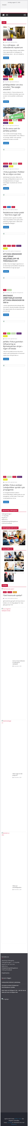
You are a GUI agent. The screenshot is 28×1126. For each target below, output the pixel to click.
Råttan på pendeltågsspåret (17, 886)
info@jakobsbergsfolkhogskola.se (10, 968)
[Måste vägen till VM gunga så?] (6, 775)
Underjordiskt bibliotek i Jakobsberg (11, 982)
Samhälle (9, 39)
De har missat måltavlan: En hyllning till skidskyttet (19, 662)
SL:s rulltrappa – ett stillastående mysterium (13, 46)
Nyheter (15, 76)
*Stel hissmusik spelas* (12, 595)
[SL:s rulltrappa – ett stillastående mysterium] (14, 33)
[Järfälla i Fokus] (3, 15)
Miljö (9, 333)
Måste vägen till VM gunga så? (17, 774)
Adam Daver (14, 338)
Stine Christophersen (16, 251)
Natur (9, 245)
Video (13, 207)
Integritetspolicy (5, 973)
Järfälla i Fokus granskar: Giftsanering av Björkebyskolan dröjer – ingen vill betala (13, 345)
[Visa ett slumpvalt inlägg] (24, 15)
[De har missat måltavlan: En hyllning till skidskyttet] (6, 663)
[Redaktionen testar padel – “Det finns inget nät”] (14, 200)
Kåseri (5, 592)
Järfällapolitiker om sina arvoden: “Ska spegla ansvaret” (13, 86)
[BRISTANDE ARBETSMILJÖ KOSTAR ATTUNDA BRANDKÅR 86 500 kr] (14, 283)
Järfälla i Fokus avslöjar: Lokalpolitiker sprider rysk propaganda (14, 487)
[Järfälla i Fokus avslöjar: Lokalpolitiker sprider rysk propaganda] (14, 420)
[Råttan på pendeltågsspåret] (6, 887)
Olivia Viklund (15, 209)
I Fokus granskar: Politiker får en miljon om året (13, 173)
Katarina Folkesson (15, 81)
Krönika (9, 592)
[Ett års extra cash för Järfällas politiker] (14, 113)
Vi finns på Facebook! (7, 970)
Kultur (14, 592)
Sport (9, 207)
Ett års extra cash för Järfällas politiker (11, 129)
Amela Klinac (14, 42)
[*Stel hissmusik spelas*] (14, 589)
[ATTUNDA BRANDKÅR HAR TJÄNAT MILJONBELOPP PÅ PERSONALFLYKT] (14, 239)
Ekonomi (5, 76)
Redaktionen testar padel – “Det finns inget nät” (13, 213)
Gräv (5, 39)
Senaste (11, 79)
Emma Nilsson (15, 598)
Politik (20, 76)
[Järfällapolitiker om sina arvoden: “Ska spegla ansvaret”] (14, 70)
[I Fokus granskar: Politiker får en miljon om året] (14, 156)
